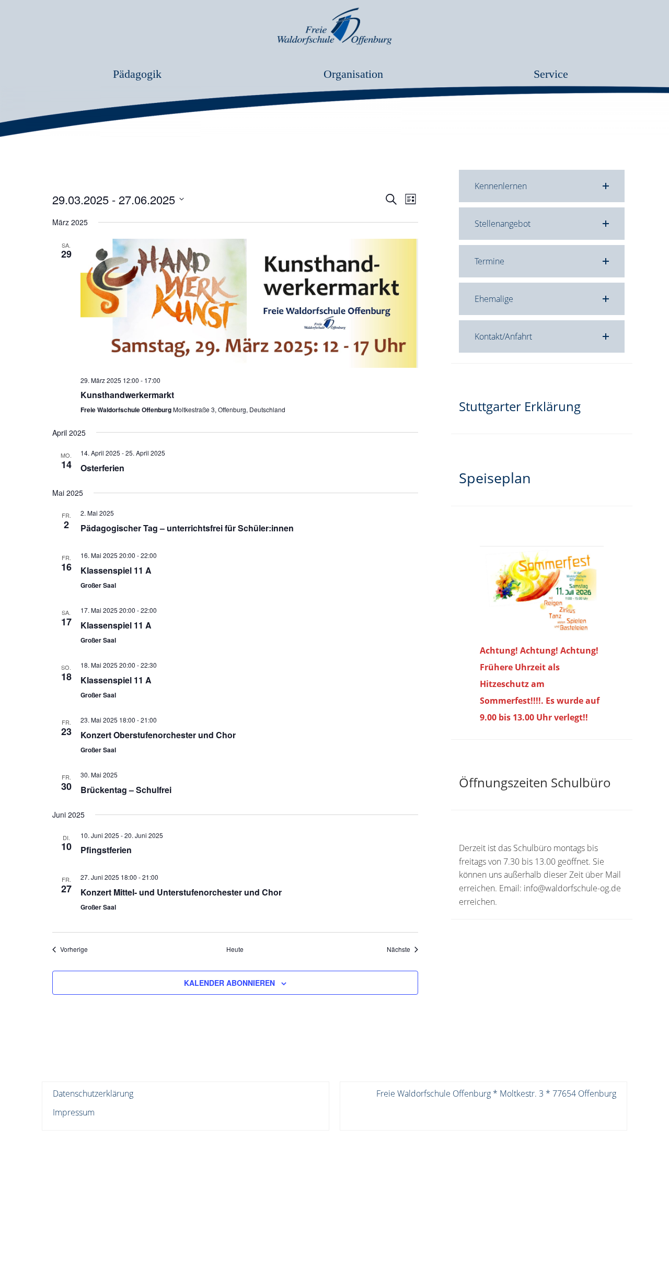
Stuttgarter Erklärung (520, 406)
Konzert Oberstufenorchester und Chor (158, 735)
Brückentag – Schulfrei (125, 790)
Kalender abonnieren (229, 983)
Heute (235, 949)
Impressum (74, 1112)
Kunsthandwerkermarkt (127, 395)
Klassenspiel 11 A (116, 570)
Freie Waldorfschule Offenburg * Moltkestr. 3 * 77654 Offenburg (496, 1093)
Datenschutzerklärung (93, 1093)
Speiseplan (495, 477)
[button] (542, 186)
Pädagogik (137, 73)
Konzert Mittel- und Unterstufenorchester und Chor (181, 892)
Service (551, 73)
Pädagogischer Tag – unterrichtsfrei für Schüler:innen (187, 528)
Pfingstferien (106, 850)
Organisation (353, 73)
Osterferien (102, 468)
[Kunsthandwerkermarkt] (249, 303)
